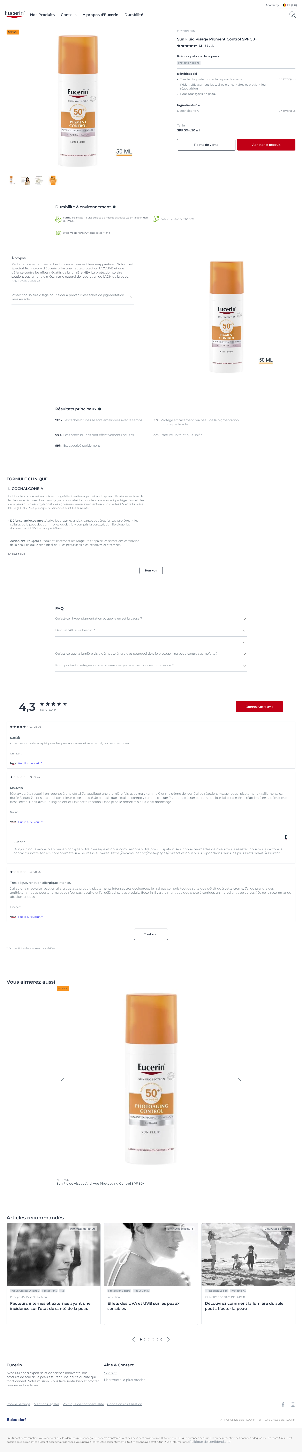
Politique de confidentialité (83, 1404)
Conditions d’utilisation (124, 1404)
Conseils (68, 15)
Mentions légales (46, 1404)
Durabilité (133, 15)
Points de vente (206, 145)
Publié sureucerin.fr (30, 763)
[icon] (283, 1404)
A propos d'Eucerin (100, 15)
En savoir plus (287, 110)
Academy (272, 5)
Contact (110, 1373)
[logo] (15, 15)
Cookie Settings (18, 1404)
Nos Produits (42, 15)
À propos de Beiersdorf (237, 1419)
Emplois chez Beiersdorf (277, 1419)
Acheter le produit (266, 145)
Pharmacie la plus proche (124, 1380)
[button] (73, 297)
